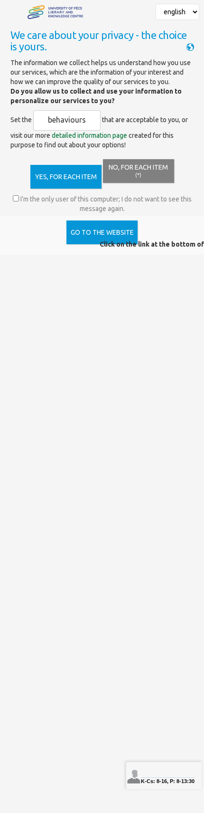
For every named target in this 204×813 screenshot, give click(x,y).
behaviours (67, 119)
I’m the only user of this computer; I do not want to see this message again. (105, 203)
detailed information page (89, 135)
